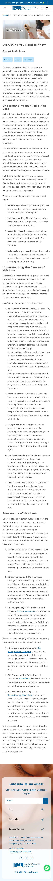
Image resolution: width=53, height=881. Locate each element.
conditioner (24, 679)
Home (5, 15)
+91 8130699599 (16, 849)
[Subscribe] (45, 801)
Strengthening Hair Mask (20, 695)
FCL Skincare (31, 872)
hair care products (26, 611)
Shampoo (28, 59)
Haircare (7, 59)
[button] (5, 8)
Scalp (17, 59)
